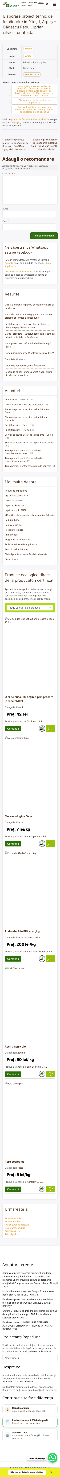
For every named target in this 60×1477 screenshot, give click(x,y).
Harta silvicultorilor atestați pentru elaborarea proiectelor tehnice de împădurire (28, 316)
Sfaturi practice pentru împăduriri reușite (26, 554)
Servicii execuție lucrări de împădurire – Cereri (29, 434)
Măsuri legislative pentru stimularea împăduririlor (30, 515)
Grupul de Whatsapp (15, 359)
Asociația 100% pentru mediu (17, 1381)
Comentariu (8, 173)
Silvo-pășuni (11, 559)
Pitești (28, 48)
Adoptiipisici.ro (12, 1234)
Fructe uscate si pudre (28, 937)
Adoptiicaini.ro (12, 1231)
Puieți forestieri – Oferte (17, 429)
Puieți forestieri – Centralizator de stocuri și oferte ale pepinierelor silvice (27, 326)
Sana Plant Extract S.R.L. (40, 951)
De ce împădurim (14, 500)
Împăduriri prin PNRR (16, 510)
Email (5, 221)
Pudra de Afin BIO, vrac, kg (22, 931)
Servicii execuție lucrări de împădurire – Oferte (29, 442)
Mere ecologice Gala (18, 816)
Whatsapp (14, 122)
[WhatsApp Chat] (52, 1458)
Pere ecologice (14, 1161)
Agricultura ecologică (16, 589)
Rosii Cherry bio (15, 1046)
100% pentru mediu (32, 3)
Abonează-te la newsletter (18, 271)
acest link (10, 263)
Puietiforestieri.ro (13, 1218)
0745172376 (32, 74)
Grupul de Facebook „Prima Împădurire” (25, 365)
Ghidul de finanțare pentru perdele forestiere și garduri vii (29, 306)
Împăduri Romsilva (14, 505)
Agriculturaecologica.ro (17, 1224)
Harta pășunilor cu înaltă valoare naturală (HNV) (30, 353)
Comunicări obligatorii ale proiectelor (24, 404)
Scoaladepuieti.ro (14, 1221)
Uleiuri (19, 707)
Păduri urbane (12, 520)
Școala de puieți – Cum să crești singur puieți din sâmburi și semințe (28, 373)
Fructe (19, 822)
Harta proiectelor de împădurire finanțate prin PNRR (28, 345)
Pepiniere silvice (13, 525)
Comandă (13, 728)
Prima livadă (11, 534)
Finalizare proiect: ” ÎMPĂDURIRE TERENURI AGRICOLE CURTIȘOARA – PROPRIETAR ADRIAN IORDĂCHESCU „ (27, 1325)
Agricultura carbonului (16, 495)
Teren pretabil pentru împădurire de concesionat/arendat (23, 459)
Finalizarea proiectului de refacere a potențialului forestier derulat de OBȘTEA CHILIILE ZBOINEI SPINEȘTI (27, 1302)
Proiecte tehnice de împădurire (21, 544)
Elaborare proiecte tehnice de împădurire (34, 101)
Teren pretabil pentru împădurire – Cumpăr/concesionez (22, 452)
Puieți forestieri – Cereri (17, 425)
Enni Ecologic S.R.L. (37, 1066)
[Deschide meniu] (54, 4)
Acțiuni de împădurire (16, 490)
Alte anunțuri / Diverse (16, 399)
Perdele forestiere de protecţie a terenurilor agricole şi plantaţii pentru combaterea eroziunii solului (34, 109)
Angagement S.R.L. (37, 836)
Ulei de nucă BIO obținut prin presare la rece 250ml (29, 699)
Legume (20, 1052)
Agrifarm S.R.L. (35, 1181)
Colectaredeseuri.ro (15, 1227)
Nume (5, 209)
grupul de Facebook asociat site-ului (30, 119)
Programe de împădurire (17, 539)
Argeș (28, 55)
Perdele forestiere (14, 529)
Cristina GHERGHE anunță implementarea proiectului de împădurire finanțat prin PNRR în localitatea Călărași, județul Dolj (29, 1314)
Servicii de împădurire (16, 549)
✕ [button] (51, 1472)
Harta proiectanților (41, 1351)
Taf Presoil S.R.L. (36, 721)
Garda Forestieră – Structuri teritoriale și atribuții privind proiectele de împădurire (30, 335)
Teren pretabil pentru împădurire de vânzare (28, 466)
